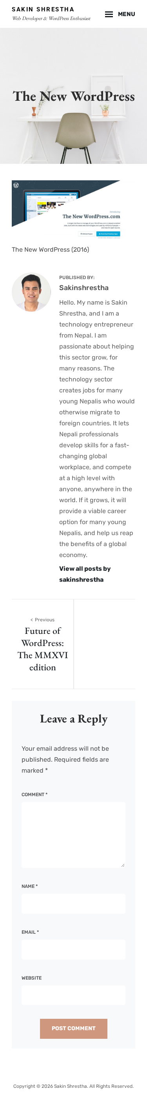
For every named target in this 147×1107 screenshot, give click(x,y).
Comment (34, 794)
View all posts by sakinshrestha (85, 574)
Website (32, 978)
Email (30, 932)
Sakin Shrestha (43, 9)
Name (30, 886)
